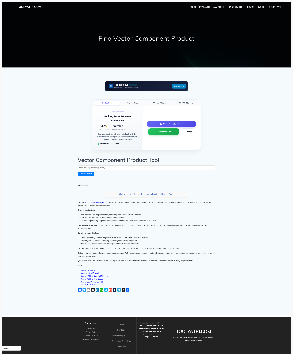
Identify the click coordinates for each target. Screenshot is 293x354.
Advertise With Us (91, 336)
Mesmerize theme (195, 340)
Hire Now (108, 103)
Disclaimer (121, 347)
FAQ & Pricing (187, 103)
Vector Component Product (95, 202)
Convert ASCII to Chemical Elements (94, 276)
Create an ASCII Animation (90, 273)
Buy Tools (121, 330)
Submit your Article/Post (121, 341)
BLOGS (261, 7)
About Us (91, 328)
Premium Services (134, 103)
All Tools (218, 7)
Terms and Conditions (91, 339)
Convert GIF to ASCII (88, 270)
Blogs (121, 324)
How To (251, 7)
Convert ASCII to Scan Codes (91, 279)
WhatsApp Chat (165, 132)
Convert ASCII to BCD (88, 285)
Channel (189, 132)
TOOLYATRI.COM (29, 6)
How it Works (161, 103)
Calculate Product (86, 174)
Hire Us (192, 7)
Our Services (235, 7)
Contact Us (275, 7)
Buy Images (204, 7)
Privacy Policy (91, 332)
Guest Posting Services (121, 336)
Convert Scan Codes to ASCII (91, 282)
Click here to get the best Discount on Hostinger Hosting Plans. (146, 194)
